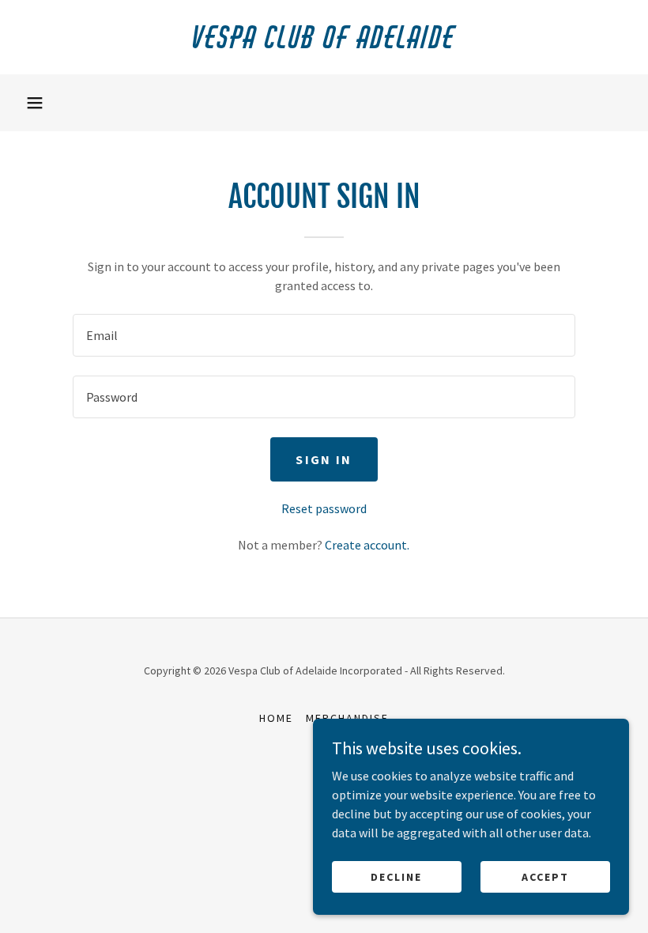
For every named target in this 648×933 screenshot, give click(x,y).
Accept (545, 876)
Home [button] (276, 718)
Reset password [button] (324, 508)
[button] (35, 103)
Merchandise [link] (347, 718)
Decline (396, 876)
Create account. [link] (367, 545)
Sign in (324, 459)
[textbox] (324, 335)
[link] (324, 43)
